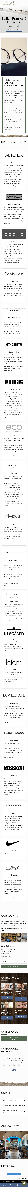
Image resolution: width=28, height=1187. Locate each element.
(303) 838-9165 (5, 957)
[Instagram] (13, 298)
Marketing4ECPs (11, 1181)
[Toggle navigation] (24, 3)
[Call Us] (3, 1185)
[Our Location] (17, 1185)
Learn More (7, 998)
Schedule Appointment (14, 30)
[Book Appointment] (10, 1185)
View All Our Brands (14, 1038)
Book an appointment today (13, 125)
